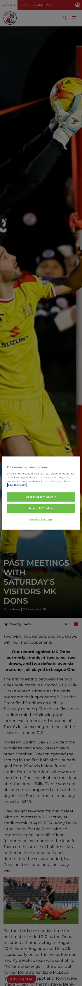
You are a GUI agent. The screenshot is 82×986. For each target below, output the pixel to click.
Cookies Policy (17, 484)
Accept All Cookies (41, 508)
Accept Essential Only (41, 496)
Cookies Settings (40, 519)
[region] (41, 493)
